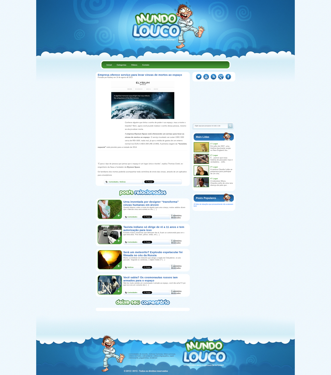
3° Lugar (214, 167)
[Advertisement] (111, 126)
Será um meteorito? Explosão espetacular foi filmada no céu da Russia (153, 254)
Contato (145, 65)
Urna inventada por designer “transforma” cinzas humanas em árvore (151, 203)
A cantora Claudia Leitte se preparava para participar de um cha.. (221, 171)
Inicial (109, 65)
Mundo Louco (156, 25)
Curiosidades (114, 182)
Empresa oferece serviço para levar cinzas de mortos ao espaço (140, 74)
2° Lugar (214, 155)
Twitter (199, 76)
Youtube (206, 76)
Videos (134, 65)
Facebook (228, 76)
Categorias (121, 65)
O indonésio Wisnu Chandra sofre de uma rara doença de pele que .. (221, 183)
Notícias (123, 182)
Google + (221, 76)
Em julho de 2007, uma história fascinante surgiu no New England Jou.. (220, 148)
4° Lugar (214, 178)
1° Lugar (214, 144)
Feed (213, 76)
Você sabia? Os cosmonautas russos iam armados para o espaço (150, 279)
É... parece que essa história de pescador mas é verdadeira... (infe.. (221, 160)
